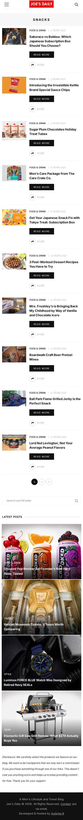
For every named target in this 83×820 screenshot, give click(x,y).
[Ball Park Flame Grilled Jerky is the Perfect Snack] (14, 398)
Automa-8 (57, 813)
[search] (76, 4)
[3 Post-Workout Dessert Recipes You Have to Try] (14, 261)
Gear (7, 729)
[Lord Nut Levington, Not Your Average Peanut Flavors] (14, 442)
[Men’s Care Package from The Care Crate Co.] (14, 172)
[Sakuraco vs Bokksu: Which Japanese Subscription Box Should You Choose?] (14, 36)
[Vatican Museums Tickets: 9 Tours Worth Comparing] (41, 607)
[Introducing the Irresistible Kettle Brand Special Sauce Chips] (14, 84)
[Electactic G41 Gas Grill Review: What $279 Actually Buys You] (41, 718)
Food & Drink (37, 30)
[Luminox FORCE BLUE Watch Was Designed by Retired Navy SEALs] (41, 662)
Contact (66, 804)
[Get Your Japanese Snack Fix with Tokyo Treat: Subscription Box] (14, 217)
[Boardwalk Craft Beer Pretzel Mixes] (14, 354)
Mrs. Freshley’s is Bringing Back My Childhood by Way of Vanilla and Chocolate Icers (53, 310)
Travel (8, 618)
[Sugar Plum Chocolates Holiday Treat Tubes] (14, 130)
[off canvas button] (6, 4)
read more (42, 54)
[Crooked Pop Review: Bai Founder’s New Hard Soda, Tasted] (41, 551)
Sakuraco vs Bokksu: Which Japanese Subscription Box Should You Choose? (50, 41)
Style (7, 674)
